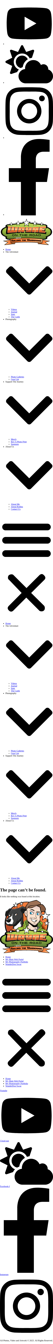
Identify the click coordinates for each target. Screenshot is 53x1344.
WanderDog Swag (13, 964)
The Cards (15, 317)
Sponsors (15, 444)
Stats (13, 314)
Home (8, 249)
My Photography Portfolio (16, 962)
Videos (14, 309)
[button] (26, 566)
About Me (15, 504)
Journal (14, 312)
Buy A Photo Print (19, 442)
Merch (13, 439)
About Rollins (17, 507)
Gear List (15, 379)
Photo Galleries (17, 377)
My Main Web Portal (14, 959)
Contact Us (16, 509)
